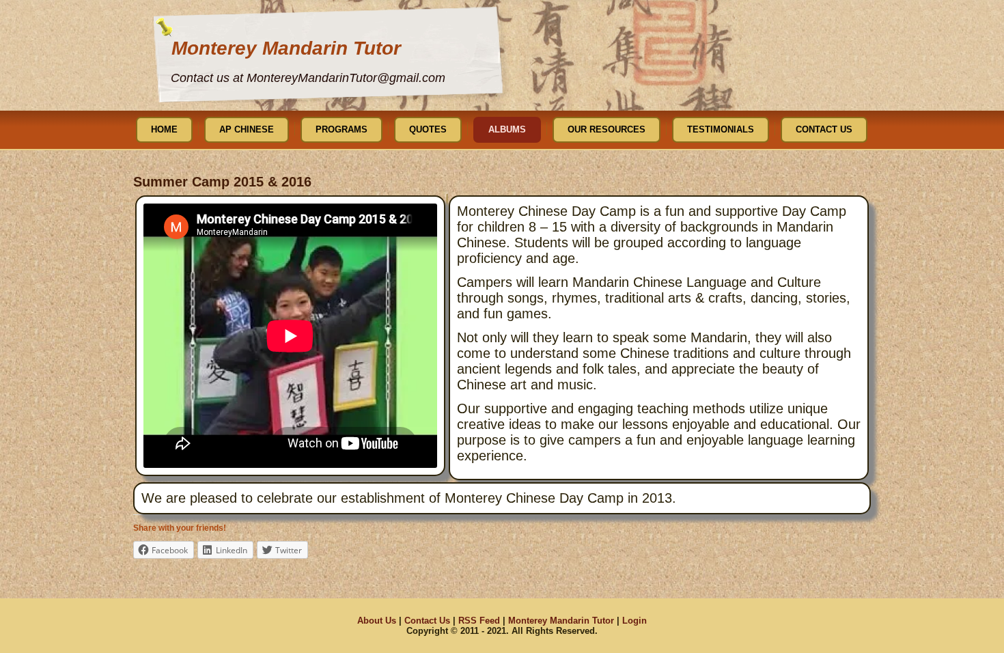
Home (164, 129)
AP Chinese (246, 129)
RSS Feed (479, 620)
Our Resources (606, 129)
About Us (376, 620)
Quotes (428, 129)
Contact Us (824, 129)
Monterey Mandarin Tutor (286, 48)
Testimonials (720, 129)
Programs (341, 129)
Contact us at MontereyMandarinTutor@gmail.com (308, 78)
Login (634, 620)
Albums (507, 129)
